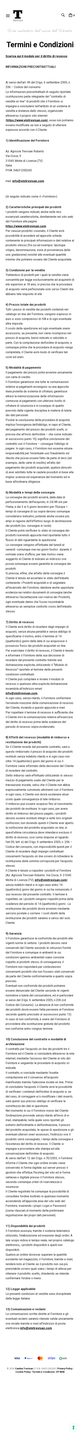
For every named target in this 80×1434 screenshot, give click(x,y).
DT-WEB (60, 1372)
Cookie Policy (23, 1372)
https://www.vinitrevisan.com (27, 120)
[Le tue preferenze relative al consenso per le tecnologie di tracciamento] (73, 1427)
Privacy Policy (64, 1368)
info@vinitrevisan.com (28, 181)
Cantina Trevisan (24, 1368)
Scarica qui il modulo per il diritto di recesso (36, 56)
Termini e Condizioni (43, 1372)
